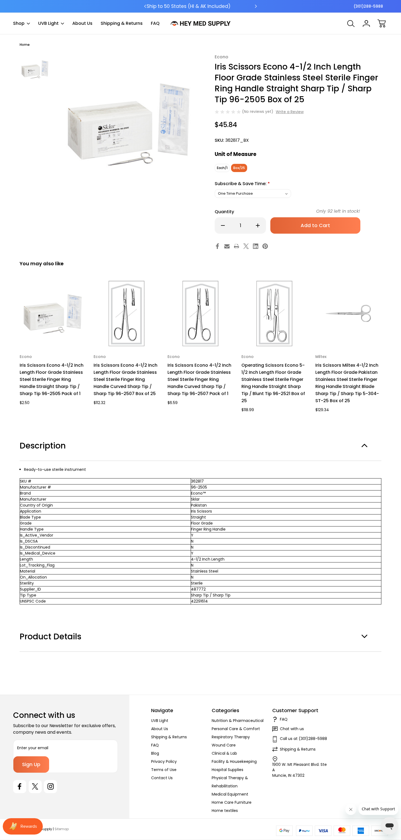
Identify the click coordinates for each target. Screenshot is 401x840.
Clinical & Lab (224, 753)
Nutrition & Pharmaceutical (238, 720)
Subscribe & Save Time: (242, 183)
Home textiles (225, 810)
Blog (155, 753)
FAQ (155, 23)
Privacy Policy (164, 761)
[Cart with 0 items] (381, 23)
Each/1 (222, 167)
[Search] (351, 23)
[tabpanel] (35, 69)
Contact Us (162, 778)
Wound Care (224, 745)
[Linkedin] (255, 246)
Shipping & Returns (122, 23)
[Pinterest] (265, 246)
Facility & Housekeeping (234, 761)
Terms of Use (163, 769)
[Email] (227, 246)
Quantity (224, 212)
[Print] (236, 246)
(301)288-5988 (368, 6)
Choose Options (53, 334)
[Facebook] (217, 246)
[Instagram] (50, 786)
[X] (246, 246)
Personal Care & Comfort (236, 728)
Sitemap (62, 829)
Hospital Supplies (227, 769)
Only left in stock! (338, 211)
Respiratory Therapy (231, 737)
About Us (82, 23)
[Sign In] (366, 23)
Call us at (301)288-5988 (303, 738)
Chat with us (292, 728)
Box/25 (239, 167)
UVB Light (48, 23)
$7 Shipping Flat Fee (200, 6)
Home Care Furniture (232, 802)
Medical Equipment (230, 794)
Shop (19, 23)
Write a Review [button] (290, 112)
